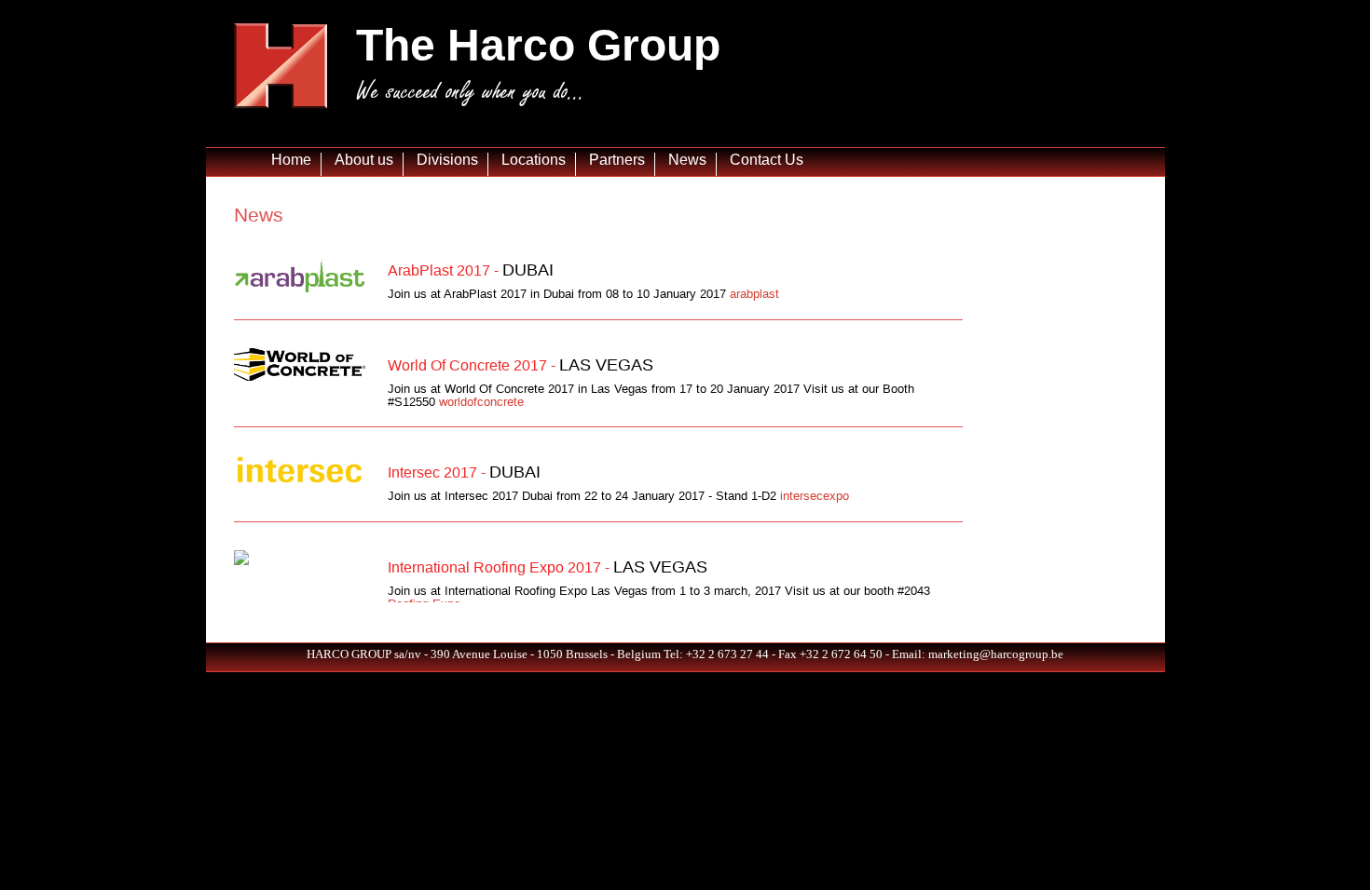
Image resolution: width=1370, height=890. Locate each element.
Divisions (447, 160)
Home (291, 160)
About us (364, 160)
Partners (617, 160)
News (687, 160)
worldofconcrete (481, 402)
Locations (533, 160)
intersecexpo (814, 496)
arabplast (754, 294)
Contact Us (766, 160)
